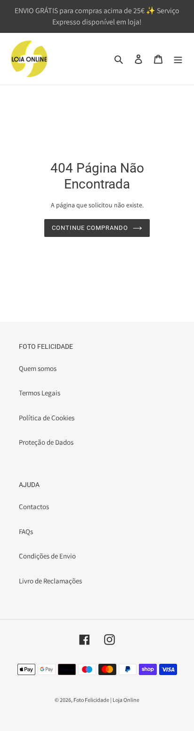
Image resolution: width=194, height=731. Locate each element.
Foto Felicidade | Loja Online (106, 699)
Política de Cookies (46, 417)
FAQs (26, 531)
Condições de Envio (47, 555)
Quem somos (38, 368)
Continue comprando (90, 227)
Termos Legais (39, 392)
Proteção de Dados (46, 442)
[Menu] (178, 59)
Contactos (34, 506)
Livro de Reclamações (50, 580)
